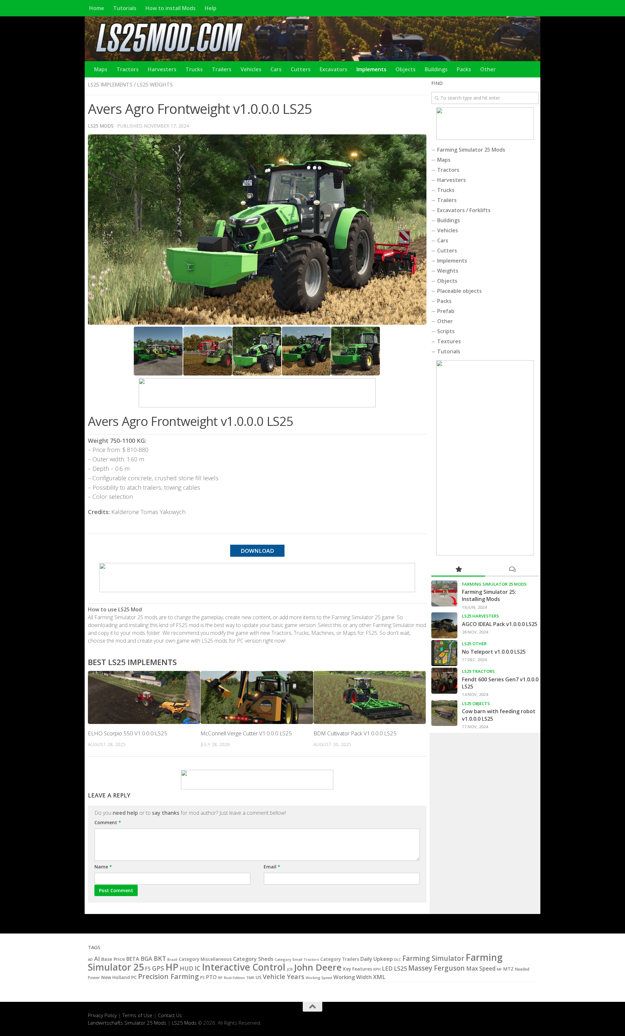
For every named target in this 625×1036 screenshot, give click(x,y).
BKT (160, 958)
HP (171, 967)
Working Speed (319, 977)
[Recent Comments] (512, 570)
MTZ (508, 968)
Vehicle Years (283, 976)
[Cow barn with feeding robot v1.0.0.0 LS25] (444, 713)
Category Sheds (253, 958)
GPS (158, 968)
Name (103, 867)
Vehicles (251, 69)
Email (272, 867)
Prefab (445, 311)
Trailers (221, 69)
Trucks (194, 69)
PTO (211, 977)
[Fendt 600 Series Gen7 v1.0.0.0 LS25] (444, 681)
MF (499, 969)
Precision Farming (168, 976)
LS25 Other (474, 644)
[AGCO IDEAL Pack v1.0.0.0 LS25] (444, 625)
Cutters (301, 69)
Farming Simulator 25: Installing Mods (489, 595)
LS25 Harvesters (480, 616)
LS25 (400, 968)
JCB (290, 969)
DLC (397, 959)
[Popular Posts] (458, 570)
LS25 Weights (155, 84)
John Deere (318, 967)
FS (148, 968)
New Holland (115, 977)
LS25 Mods (184, 1022)
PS (202, 977)
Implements (371, 69)
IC (198, 968)
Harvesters (162, 69)
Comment (107, 822)
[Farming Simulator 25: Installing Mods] (444, 593)
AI (97, 958)
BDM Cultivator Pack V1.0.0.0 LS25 (354, 733)
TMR (250, 977)
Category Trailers (339, 959)
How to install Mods (171, 8)
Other (488, 69)
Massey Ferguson (436, 968)
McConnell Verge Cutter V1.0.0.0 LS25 (246, 733)
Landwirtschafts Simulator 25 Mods (127, 1022)
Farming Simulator (433, 958)
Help (210, 8)
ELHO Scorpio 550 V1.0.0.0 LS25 (127, 733)
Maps (100, 69)
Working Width (352, 977)
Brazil (172, 959)
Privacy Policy (102, 1015)
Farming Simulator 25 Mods (471, 149)
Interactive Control (243, 967)
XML (379, 977)
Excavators (333, 69)
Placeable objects (459, 290)
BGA (146, 958)
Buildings (436, 69)
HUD (186, 968)
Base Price (113, 959)
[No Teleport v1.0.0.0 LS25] (444, 653)
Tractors (128, 69)
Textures (449, 341)
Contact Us (170, 1015)
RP (220, 977)
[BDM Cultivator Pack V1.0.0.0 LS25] (369, 697)
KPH (377, 969)
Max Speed (480, 968)
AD (90, 959)
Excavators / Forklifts (464, 210)
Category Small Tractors (297, 959)
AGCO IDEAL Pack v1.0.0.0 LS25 (499, 624)
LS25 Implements (110, 84)
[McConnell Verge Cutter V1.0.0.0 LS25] (257, 697)
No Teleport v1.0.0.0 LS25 (494, 651)
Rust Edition (234, 977)
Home (96, 8)
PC (134, 977)
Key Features (357, 969)
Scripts (446, 331)
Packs (464, 69)
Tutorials (124, 8)
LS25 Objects (476, 703)
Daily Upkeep (376, 958)
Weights (447, 270)
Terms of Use (137, 1015)
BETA (132, 958)
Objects (406, 69)
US (258, 977)
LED (387, 968)
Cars (276, 69)
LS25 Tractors (478, 671)
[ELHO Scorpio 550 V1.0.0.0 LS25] (144, 697)
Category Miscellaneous (205, 959)
